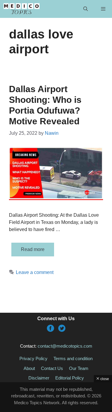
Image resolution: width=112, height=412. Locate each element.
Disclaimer (38, 377)
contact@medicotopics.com (65, 346)
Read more (33, 249)
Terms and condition (73, 358)
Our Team (78, 368)
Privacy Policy (33, 358)
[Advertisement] (56, 397)
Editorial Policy (69, 377)
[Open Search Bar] (85, 9)
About (29, 368)
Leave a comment (34, 272)
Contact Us (52, 368)
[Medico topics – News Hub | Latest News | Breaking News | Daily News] (21, 9)
